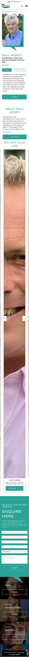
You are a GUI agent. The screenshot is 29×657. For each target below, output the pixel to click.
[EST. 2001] (5, 8)
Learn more (15, 654)
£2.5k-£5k (5, 65)
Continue (20, 652)
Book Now (14, 137)
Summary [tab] (7, 70)
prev (4, 318)
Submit (14, 568)
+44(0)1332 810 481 (16, 1)
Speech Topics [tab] (19, 70)
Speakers (8, 11)
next (25, 318)
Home (3, 11)
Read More (7, 131)
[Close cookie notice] (27, 651)
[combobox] (3, 546)
